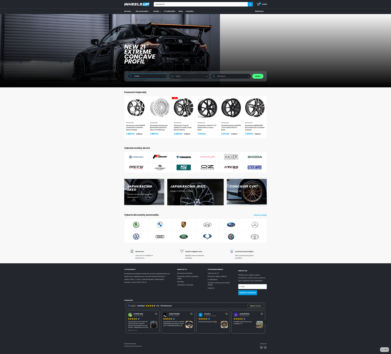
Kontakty (189, 11)
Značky (156, 11)
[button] (265, 322)
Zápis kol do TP (213, 273)
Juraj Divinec (244, 314)
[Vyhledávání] (250, 4)
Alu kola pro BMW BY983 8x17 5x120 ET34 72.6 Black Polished (254, 127)
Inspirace (211, 288)
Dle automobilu (142, 11)
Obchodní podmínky (184, 273)
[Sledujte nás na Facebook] (261, 347)
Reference (259, 11)
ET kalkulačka (169, 11)
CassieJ (207, 314)
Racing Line (130, 123)
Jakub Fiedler (174, 314)
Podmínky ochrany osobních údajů (187, 277)
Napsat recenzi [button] (255, 306)
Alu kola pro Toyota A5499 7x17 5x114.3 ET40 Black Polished (182, 127)
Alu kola (127, 11)
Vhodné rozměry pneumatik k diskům (219, 284)
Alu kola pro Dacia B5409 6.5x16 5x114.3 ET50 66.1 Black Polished (135, 127)
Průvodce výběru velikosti (217, 276)
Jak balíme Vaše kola (185, 285)
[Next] (267, 117)
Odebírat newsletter (247, 293)
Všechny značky (260, 215)
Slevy (180, 11)
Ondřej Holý (138, 314)
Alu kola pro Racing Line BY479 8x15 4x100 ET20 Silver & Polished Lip (159, 127)
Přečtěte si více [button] (132, 330)
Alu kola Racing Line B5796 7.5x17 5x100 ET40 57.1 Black (231, 127)
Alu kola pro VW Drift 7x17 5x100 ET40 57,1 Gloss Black (207, 127)
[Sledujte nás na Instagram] (265, 347)
